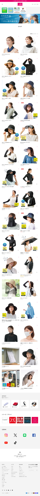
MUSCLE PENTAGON (14, 472)
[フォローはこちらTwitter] (4, 490)
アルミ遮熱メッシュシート (5, 388)
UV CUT (12, 475)
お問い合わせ (21, 473)
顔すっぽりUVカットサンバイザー (25, 142)
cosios (12, 467)
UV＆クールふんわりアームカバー (6, 120)
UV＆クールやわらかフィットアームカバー (8, 164)
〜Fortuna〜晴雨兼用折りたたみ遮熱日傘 (26, 388)
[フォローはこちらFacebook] (2, 490)
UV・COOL (3, 480)
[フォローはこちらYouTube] (8, 490)
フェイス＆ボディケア (5, 470)
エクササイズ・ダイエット (5, 469)
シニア (3, 472)
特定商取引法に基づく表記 (23, 476)
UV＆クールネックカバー (24, 54)
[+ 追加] (18, 51)
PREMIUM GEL (13, 473)
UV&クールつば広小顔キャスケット (7, 142)
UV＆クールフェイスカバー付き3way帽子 (8, 186)
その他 (3, 486)
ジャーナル (20, 469)
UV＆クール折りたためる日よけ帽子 (25, 366)
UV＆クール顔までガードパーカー (25, 76)
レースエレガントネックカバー (6, 343)
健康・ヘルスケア (4, 467)
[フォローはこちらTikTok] (10, 490)
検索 (19, 466)
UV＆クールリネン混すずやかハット (7, 274)
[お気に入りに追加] (19, 36)
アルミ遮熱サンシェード (5, 366)
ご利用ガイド (21, 470)
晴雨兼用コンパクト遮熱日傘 (24, 252)
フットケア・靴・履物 (5, 473)
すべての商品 (4, 466)
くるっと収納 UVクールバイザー (25, 164)
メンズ (3, 483)
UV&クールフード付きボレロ (24, 208)
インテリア (3, 476)
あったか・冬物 (4, 482)
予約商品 (3, 485)
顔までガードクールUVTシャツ (6, 252)
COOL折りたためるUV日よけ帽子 (25, 120)
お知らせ (20, 467)
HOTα (12, 470)
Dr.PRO (12, 469)
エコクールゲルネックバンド (6, 54)
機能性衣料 (3, 475)
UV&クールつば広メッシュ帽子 (6, 98)
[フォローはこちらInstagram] (6, 490)
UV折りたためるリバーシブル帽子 (25, 98)
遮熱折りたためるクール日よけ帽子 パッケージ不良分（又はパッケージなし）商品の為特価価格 (11, 320)
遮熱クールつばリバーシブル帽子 (25, 230)
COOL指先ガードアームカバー (6, 208)
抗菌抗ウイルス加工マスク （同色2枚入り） (26, 343)
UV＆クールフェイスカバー (6, 230)
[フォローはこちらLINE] (12, 490)
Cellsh (12, 466)
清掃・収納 (3, 479)
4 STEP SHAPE (13, 476)
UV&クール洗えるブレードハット (6, 76)
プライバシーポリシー (22, 475)
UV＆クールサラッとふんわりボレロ (25, 274)
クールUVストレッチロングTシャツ (25, 186)
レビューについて (21, 472)
